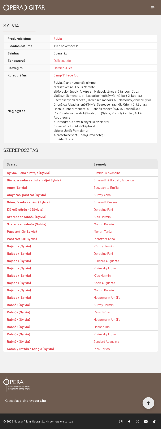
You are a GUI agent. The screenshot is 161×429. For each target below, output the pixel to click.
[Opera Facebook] (129, 421)
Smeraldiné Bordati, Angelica (114, 180)
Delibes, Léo (62, 60)
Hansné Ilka (102, 327)
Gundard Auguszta (106, 261)
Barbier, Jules (63, 68)
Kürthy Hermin (104, 246)
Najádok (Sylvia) (19, 246)
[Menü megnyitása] (153, 8)
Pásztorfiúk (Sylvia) (22, 231)
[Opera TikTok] (154, 421)
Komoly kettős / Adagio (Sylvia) (30, 349)
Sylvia (58, 38)
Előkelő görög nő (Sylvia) (25, 209)
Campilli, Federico (66, 75)
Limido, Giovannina (107, 173)
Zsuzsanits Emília (106, 187)
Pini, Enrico (102, 349)
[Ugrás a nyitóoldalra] (24, 7)
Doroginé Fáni (103, 209)
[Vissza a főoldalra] (16, 385)
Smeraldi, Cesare (105, 202)
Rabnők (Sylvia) (18, 305)
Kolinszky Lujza (105, 268)
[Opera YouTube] (146, 421)
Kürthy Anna (102, 195)
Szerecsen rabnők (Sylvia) (26, 217)
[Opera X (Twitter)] (137, 421)
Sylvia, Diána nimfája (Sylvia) (28, 173)
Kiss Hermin (102, 217)
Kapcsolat (25, 400)
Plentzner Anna (104, 239)
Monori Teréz (103, 231)
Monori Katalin (104, 224)
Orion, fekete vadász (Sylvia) (28, 202)
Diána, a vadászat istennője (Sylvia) (34, 180)
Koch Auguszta (104, 283)
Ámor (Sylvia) (17, 187)
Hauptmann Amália (107, 297)
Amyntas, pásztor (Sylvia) (26, 195)
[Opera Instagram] (120, 421)
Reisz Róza (102, 312)
